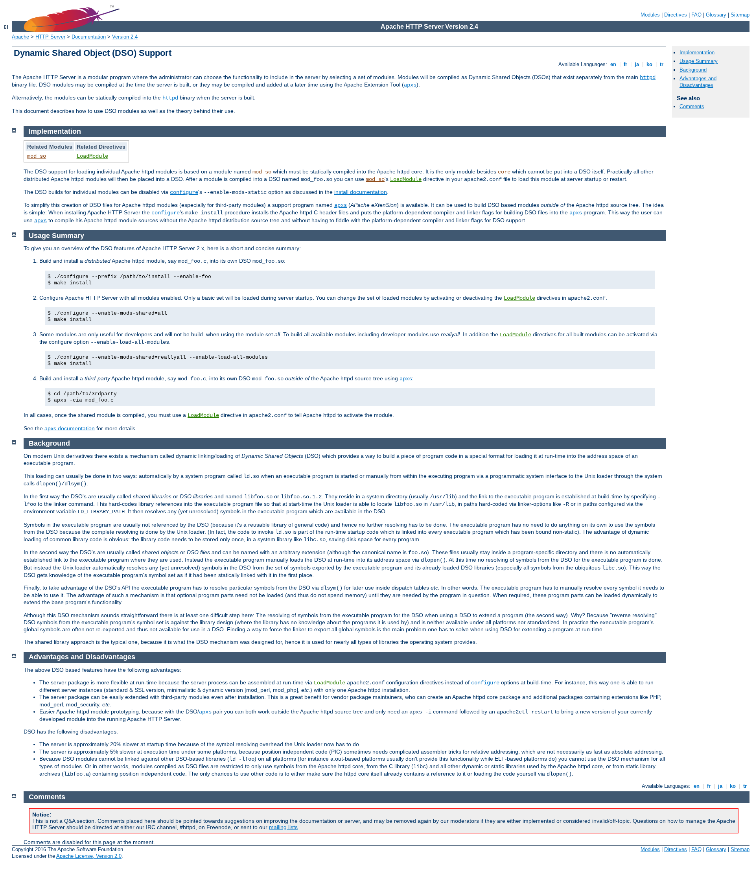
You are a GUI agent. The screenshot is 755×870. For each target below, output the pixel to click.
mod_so (36, 156)
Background (693, 70)
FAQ (696, 15)
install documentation (360, 192)
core (504, 172)
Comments (692, 106)
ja (637, 64)
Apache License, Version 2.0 (89, 856)
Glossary (716, 15)
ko (649, 64)
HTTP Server (50, 37)
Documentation (89, 37)
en (613, 64)
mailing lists (283, 827)
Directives (675, 15)
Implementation (697, 52)
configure (184, 192)
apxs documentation (69, 428)
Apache (20, 37)
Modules (650, 15)
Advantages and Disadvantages (698, 82)
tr (661, 64)
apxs (410, 85)
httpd (648, 77)
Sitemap (740, 15)
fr (625, 64)
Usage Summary (699, 61)
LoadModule (92, 156)
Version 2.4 (125, 37)
